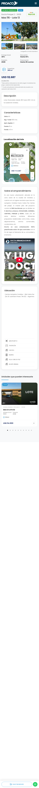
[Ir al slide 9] (28, 430)
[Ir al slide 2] (10, 430)
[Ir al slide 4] (15, 430)
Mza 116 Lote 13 (17, 156)
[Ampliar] (32, 174)
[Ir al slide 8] (26, 430)
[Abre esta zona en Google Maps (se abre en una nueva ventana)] (7, 180)
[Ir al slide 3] (12, 430)
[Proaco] (9, 3)
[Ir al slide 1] (7, 430)
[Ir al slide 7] (23, 430)
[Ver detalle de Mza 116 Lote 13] (27, 171)
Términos (32, 181)
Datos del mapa (26, 181)
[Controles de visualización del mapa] (32, 167)
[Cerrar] (27, 150)
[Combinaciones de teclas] (20, 181)
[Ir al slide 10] (31, 430)
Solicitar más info (17, 784)
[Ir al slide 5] (18, 430)
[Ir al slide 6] (20, 430)
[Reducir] (32, 178)
